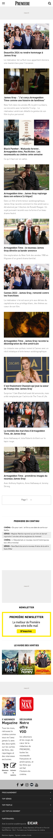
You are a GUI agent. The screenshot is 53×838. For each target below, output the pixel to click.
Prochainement (9, 792)
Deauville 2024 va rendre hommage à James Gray (23, 54)
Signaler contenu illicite (23, 835)
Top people (7, 805)
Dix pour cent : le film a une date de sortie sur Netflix (26, 528)
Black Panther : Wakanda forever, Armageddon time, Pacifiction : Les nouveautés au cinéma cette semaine (23, 151)
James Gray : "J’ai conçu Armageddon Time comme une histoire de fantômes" (24, 99)
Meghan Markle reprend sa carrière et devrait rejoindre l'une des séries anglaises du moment (25, 535)
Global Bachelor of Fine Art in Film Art (36, 828)
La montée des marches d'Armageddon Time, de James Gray (24, 432)
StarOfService (6, 830)
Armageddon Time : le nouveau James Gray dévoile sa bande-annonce (24, 249)
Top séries (6, 799)
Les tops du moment (11, 811)
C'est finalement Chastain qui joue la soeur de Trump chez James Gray (26, 387)
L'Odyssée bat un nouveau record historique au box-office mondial (26, 541)
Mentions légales (8, 835)
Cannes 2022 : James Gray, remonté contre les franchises (26, 294)
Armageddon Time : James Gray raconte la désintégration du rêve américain (26, 342)
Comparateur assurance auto (12, 828)
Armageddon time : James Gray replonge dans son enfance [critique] (25, 195)
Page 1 (24, 499)
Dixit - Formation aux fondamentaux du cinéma (28, 830)
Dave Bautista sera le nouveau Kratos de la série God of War (26, 547)
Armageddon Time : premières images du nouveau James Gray (25, 477)
